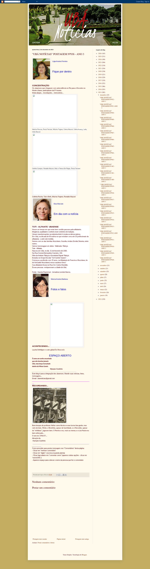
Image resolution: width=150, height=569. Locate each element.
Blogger (84, 555)
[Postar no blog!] (59, 475)
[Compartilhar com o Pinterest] (66, 475)
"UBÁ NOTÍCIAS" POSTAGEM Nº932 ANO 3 (108, 233)
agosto (102, 274)
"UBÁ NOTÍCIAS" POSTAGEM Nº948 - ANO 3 (107, 126)
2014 (100, 89)
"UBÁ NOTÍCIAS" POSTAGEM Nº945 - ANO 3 (107, 146)
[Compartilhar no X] (61, 475)
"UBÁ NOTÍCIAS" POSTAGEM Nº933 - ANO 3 (107, 226)
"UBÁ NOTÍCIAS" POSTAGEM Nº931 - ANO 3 (107, 240)
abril (101, 286)
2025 (100, 56)
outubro (102, 268)
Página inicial (61, 539)
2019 (100, 74)
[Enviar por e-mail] (57, 475)
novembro (103, 265)
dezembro (103, 95)
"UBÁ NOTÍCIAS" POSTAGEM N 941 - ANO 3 (107, 173)
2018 (100, 77)
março (102, 289)
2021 (100, 68)
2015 (100, 86)
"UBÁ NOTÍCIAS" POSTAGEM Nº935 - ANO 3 (107, 213)
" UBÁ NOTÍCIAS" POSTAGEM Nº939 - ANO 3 (107, 186)
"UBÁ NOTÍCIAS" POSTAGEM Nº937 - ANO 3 (107, 200)
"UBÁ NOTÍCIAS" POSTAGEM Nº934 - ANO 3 (107, 220)
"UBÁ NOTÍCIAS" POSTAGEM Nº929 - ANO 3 (107, 253)
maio (102, 283)
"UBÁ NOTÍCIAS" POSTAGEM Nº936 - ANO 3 (107, 206)
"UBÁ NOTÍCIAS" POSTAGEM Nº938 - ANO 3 (107, 193)
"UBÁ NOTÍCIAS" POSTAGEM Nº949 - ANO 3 (107, 119)
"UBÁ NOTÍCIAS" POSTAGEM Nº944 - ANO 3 (107, 153)
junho (102, 280)
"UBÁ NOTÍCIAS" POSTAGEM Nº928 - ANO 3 (107, 260)
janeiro (102, 295)
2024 (100, 59)
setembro (103, 271)
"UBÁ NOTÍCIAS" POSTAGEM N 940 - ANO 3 (107, 180)
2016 (100, 83)
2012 (100, 299)
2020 (100, 71)
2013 (100, 92)
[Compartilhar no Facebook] (63, 475)
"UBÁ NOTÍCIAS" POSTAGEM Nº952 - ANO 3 (107, 99)
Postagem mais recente (40, 539)
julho (102, 277)
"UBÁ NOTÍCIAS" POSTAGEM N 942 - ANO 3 (107, 166)
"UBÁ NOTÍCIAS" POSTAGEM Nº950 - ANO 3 (107, 113)
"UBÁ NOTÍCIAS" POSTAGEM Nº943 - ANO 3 (107, 159)
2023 (100, 62)
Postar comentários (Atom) (46, 543)
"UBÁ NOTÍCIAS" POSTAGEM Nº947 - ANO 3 (107, 133)
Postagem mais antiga (82, 539)
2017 (100, 80)
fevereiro (103, 292)
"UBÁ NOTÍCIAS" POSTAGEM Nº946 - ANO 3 (107, 139)
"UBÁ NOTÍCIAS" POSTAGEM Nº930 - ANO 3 (107, 246)
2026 (100, 53)
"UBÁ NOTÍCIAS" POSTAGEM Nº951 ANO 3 (108, 106)
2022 (100, 65)
